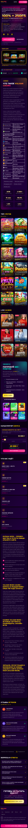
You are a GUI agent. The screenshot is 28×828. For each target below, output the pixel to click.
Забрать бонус (7, 39)
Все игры (3, 216)
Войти (15, 2)
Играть (21, 823)
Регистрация (23, 2)
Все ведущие (4, 312)
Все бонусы (20, 39)
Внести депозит (14, 450)
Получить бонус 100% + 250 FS (14, 801)
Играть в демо (8, 395)
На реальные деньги (10, 399)
